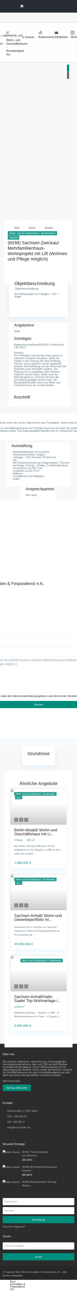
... (35, 853)
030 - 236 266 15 (17, 1116)
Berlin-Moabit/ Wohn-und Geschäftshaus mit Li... (35, 832)
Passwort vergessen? (14, 1226)
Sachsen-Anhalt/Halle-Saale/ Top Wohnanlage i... (37, 998)
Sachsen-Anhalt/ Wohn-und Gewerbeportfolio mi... (38, 917)
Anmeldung (38, 1219)
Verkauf (13, 237)
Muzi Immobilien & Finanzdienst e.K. (17, 1285)
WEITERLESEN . (13, 1081)
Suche (38, 1256)
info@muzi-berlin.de (18, 1127)
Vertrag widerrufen (16, 1087)
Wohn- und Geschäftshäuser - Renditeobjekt (32, 233)
